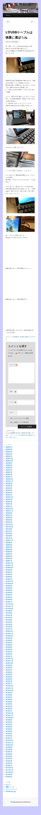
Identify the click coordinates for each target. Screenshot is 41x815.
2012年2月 (9, 763)
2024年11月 (9, 481)
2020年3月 (9, 556)
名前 (13, 391)
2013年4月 (9, 731)
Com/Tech (16, 337)
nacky (26, 337)
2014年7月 (9, 697)
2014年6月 (9, 699)
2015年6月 (9, 672)
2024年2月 (9, 492)
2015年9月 (9, 665)
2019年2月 (9, 577)
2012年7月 (9, 752)
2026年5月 (9, 449)
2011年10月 (9, 772)
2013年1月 (9, 738)
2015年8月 (9, 667)
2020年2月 (9, 558)
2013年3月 (9, 733)
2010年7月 (9, 777)
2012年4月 (9, 758)
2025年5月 (9, 467)
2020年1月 (9, 561)
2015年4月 (9, 677)
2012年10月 (9, 745)
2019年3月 (9, 574)
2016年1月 (9, 656)
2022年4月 (9, 517)
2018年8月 (9, 588)
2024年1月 (9, 495)
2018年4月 (9, 595)
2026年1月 (9, 456)
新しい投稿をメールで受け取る (19, 422)
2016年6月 (9, 645)
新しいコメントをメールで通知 (19, 418)
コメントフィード (11, 789)
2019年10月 (9, 568)
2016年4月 (9, 649)
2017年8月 (9, 613)
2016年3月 (9, 652)
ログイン (8, 785)
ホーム (8, 15)
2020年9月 (9, 543)
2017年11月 (9, 606)
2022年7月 (9, 515)
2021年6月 (9, 533)
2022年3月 (9, 520)
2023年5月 (9, 499)
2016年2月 (9, 654)
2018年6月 (9, 590)
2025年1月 (9, 477)
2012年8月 (9, 749)
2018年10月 (9, 583)
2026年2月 (9, 454)
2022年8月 (9, 513)
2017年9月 (9, 611)
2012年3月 (9, 761)
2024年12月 (9, 479)
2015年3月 (9, 679)
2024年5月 (9, 488)
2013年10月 (9, 718)
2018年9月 (9, 586)
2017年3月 (9, 624)
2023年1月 (9, 506)
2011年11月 (9, 770)
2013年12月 (9, 713)
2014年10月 (9, 690)
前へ (8, 22)
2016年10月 (9, 636)
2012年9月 (9, 747)
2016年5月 (9, 647)
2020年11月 (9, 540)
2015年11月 (9, 661)
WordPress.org (11, 791)
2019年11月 (9, 565)
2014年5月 (9, 702)
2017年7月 (9, 615)
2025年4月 (9, 470)
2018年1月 (9, 602)
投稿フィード (10, 787)
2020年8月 (9, 545)
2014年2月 (9, 708)
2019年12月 (9, 563)
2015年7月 (9, 670)
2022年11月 (9, 511)
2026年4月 (9, 452)
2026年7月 (9, 447)
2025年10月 (9, 461)
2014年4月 (9, 704)
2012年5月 (9, 756)
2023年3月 (9, 504)
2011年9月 (9, 774)
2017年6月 (9, 618)
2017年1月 (9, 629)
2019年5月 (9, 570)
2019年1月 (9, 579)
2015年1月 (9, 683)
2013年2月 (9, 736)
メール (13, 402)
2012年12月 (9, 740)
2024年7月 (9, 486)
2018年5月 (9, 592)
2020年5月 (9, 552)
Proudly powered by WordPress (20, 802)
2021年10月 (9, 527)
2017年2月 (9, 627)
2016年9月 (9, 638)
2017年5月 (9, 620)
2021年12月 (9, 524)
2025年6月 (9, 465)
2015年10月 (9, 663)
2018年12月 (9, 581)
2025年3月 (9, 472)
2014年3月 (9, 706)
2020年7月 (9, 547)
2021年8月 (9, 529)
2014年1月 (9, 711)
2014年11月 (9, 688)
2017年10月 (9, 608)
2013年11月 (9, 715)
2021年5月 (9, 536)
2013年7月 (9, 724)
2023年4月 (9, 502)
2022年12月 (9, 508)
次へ (33, 22)
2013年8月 (9, 722)
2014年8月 (9, 695)
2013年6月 (9, 727)
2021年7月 (9, 531)
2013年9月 (9, 720)
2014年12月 (9, 686)
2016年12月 (9, 631)
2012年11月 (9, 743)
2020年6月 (9, 549)
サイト (12, 412)
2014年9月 (9, 693)
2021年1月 (9, 538)
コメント (13, 364)
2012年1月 (9, 765)
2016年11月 (9, 633)
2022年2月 (9, 522)
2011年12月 (9, 768)
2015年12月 (9, 658)
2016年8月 (9, 640)
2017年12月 (9, 604)
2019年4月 (9, 572)
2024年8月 (9, 483)
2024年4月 (9, 490)
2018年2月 (9, 599)
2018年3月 (9, 597)
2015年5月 (9, 674)
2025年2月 (9, 474)
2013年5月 (9, 729)
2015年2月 (9, 681)
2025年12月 (9, 458)
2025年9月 (9, 463)
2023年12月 (9, 497)
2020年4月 (9, 554)
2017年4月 (9, 622)
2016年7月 (9, 643)
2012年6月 (9, 754)
